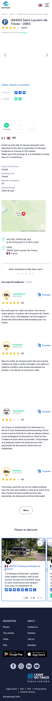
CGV (29, 689)
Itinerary (6, 129)
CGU (22, 689)
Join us (31, 639)
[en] (40, 4)
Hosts (5, 639)
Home (4, 14)
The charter (8, 633)
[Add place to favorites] (39, 543)
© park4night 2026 (11, 697)
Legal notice (11, 689)
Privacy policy (40, 689)
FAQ (5, 645)
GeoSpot (32, 645)
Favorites (19, 129)
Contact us (33, 627)
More (26, 510)
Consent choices (27, 692)
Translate (46, 295)
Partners (31, 633)
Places (11, 14)
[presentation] (5, 55)
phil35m (24, 32)
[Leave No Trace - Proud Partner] (38, 677)
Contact (32, 129)
